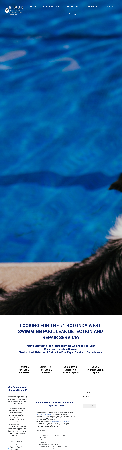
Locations (110, 6)
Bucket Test (73, 6)
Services (90, 6)
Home (33, 6)
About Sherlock (52, 6)
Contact (72, 14)
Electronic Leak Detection (44, 414)
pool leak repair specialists (61, 421)
